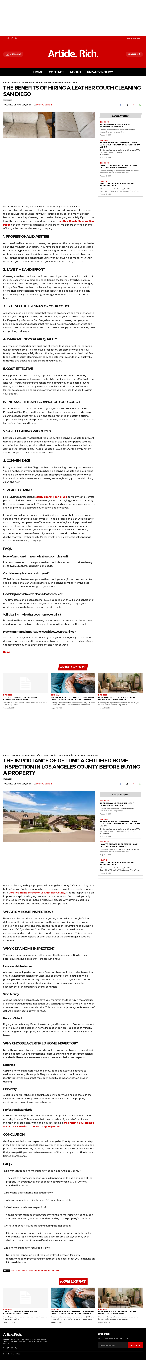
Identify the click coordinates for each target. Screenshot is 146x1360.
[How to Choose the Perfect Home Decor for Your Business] (120, 683)
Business (104, 122)
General (15, 82)
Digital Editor (44, 105)
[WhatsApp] (140, 105)
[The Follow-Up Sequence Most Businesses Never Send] (25, 683)
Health (103, 181)
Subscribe (135, 1345)
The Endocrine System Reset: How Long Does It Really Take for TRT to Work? (120, 144)
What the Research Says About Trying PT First (117, 184)
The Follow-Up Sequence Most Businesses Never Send (117, 125)
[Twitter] (16, 38)
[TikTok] (12, 38)
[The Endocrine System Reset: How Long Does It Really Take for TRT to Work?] (73, 683)
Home (6, 82)
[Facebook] (4, 38)
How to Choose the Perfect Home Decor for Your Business (119, 166)
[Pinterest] (133, 105)
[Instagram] (8, 38)
